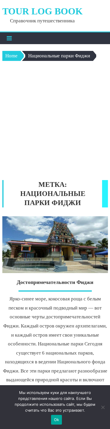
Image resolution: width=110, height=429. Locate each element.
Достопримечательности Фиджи (55, 282)
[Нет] (103, 407)
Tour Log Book (42, 11)
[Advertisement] (55, 122)
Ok (56, 419)
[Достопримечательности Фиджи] (55, 244)
